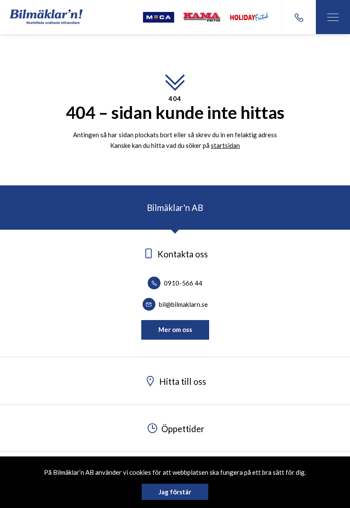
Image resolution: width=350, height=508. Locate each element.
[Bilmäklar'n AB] (47, 17)
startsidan (225, 145)
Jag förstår (175, 492)
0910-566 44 (182, 283)
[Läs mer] (158, 17)
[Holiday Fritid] (249, 17)
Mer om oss (175, 329)
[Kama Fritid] (202, 17)
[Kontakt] (299, 17)
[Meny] (333, 17)
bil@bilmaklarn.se (183, 304)
